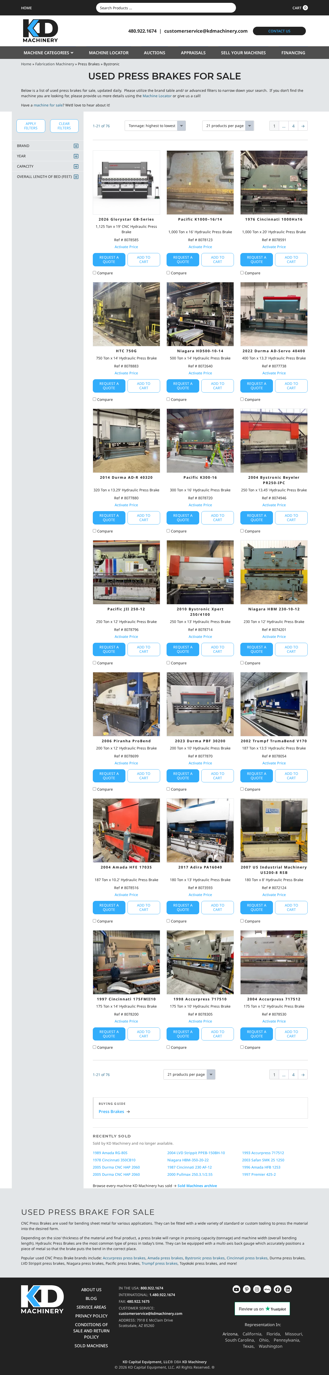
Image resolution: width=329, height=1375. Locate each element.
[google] (247, 1289)
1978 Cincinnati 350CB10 (114, 1159)
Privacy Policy (91, 1316)
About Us (91, 1289)
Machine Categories (46, 53)
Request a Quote (109, 259)
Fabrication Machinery (54, 63)
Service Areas (91, 1307)
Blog (91, 1298)
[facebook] (288, 1289)
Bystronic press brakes (205, 1257)
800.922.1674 (152, 1288)
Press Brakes (111, 1111)
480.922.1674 (142, 31)
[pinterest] (257, 1289)
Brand (23, 145)
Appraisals (193, 53)
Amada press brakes (165, 1257)
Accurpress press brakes (124, 1257)
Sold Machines (91, 1346)
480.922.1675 (138, 1301)
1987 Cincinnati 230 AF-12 (189, 1167)
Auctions (154, 53)
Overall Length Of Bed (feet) (44, 176)
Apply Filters (31, 125)
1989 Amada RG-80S (110, 1152)
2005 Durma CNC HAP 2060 (116, 1167)
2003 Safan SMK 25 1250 (263, 1159)
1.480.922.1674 (162, 1294)
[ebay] (277, 1289)
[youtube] (236, 1289)
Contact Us (279, 31)
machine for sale (48, 105)
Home (26, 63)
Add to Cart (143, 259)
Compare (104, 272)
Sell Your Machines (243, 53)
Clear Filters (64, 125)
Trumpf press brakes (160, 1263)
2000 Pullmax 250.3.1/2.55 (190, 1174)
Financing (293, 53)
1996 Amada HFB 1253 (261, 1167)
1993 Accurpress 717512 (263, 1152)
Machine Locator (109, 53)
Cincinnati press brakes (247, 1257)
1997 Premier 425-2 (259, 1174)
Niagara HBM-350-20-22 (188, 1159)
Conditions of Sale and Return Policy (91, 1331)
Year (21, 155)
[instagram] (267, 1289)
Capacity (25, 166)
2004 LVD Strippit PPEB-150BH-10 (196, 1152)
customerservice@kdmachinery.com (206, 31)
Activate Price (126, 246)
